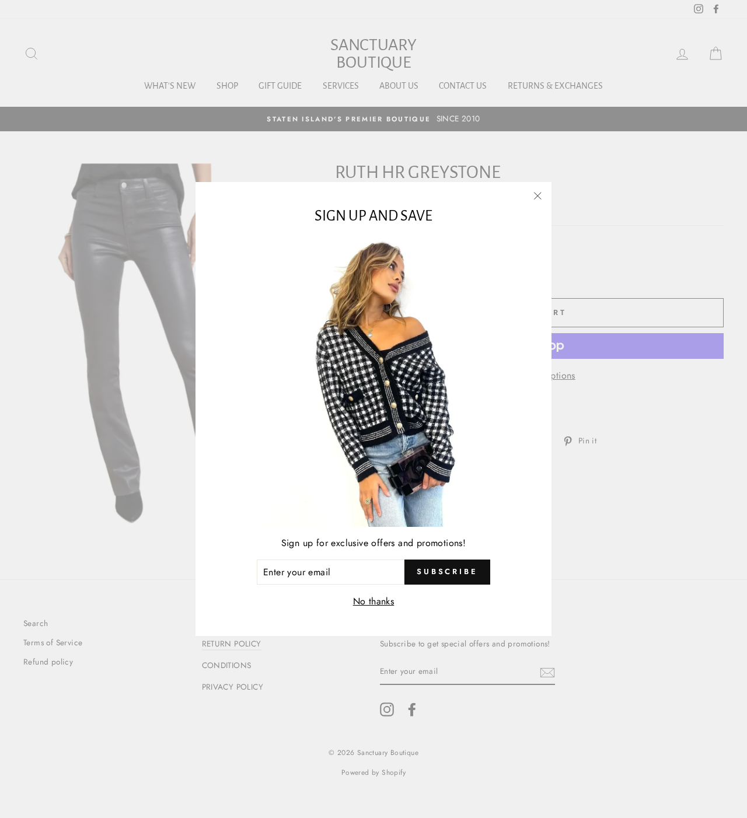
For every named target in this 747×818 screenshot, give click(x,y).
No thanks (374, 601)
